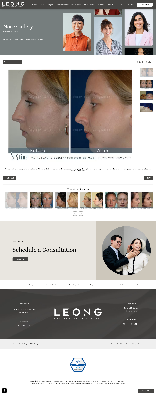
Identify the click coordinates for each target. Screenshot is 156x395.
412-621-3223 (120, 383)
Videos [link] (92, 5)
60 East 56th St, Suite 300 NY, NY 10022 (24, 310)
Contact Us (145, 5)
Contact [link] (110, 5)
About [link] (41, 5)
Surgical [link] (50, 5)
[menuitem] (34, 4)
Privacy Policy (131, 344)
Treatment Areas (28, 39)
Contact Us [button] (145, 391)
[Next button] (81, 213)
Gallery (14, 39)
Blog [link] (86, 5)
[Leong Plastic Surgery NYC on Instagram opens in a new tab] (123, 324)
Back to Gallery (145, 62)
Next (148, 178)
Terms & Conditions (117, 344)
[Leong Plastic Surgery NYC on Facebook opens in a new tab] (127, 324)
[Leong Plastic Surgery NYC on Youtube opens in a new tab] (135, 324)
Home (5, 39)
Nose (40, 39)
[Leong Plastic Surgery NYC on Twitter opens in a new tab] (131, 324)
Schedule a (44, 246)
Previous (10, 178)
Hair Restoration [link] (63, 5)
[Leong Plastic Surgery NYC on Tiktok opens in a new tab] (139, 324)
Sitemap (141, 344)
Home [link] (34, 5)
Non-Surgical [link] (76, 5)
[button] (4, 390)
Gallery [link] (100, 5)
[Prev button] (75, 213)
